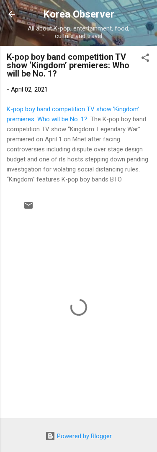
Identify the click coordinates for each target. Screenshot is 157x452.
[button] (145, 59)
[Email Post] (28, 208)
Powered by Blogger (83, 436)
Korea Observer (78, 14)
